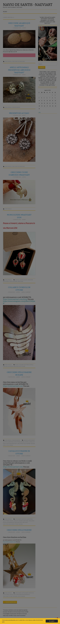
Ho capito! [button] (51, 621)
